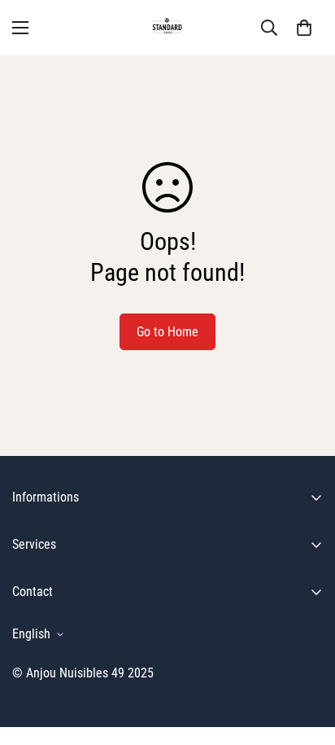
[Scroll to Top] (305, 658)
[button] (304, 27)
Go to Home (167, 332)
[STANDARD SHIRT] (167, 27)
